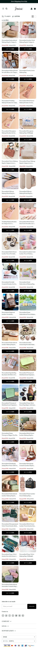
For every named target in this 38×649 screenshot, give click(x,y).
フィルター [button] (7, 16)
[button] (3, 8)
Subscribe (31, 606)
